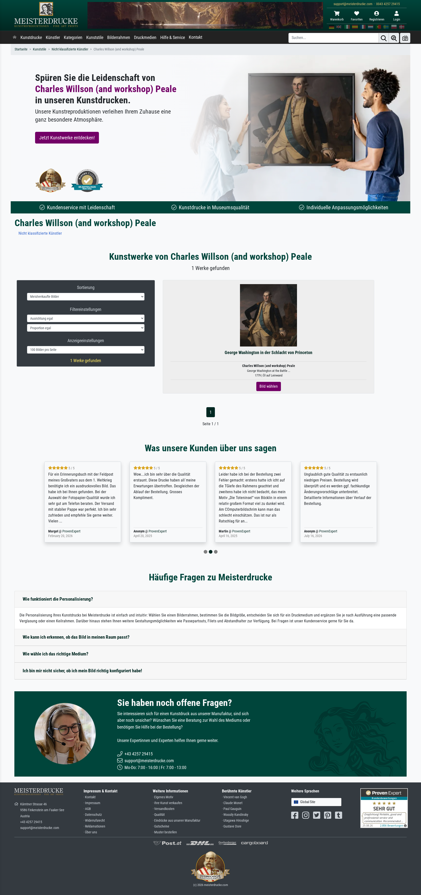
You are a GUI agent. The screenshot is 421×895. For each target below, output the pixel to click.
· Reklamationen (94, 826)
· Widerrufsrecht (94, 820)
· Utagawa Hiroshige (235, 820)
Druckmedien (145, 37)
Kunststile (94, 37)
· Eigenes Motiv (163, 797)
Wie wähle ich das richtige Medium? (55, 654)
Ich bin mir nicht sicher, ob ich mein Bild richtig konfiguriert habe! (82, 671)
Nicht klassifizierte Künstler (70, 49)
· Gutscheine (161, 826)
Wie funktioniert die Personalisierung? (58, 599)
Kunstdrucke (31, 37)
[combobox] (316, 802)
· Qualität (159, 815)
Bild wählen (268, 386)
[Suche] (384, 38)
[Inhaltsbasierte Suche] (394, 38)
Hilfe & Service (172, 37)
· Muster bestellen (165, 832)
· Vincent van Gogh (234, 797)
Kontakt (195, 37)
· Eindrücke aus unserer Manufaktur (176, 820)
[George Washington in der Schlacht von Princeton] (268, 315)
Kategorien (73, 37)
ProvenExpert (71, 531)
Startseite (21, 49)
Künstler (53, 37)
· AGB (87, 809)
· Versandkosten (163, 809)
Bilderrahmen (118, 37)
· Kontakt (90, 797)
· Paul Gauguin (231, 809)
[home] (15, 37)
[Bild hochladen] (405, 38)
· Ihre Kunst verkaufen (167, 803)
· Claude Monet (232, 803)
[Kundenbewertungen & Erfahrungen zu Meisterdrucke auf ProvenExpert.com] (87, 180)
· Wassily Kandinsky (235, 815)
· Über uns (90, 832)
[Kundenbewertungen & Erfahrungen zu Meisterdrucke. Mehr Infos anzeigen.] (384, 808)
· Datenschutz (93, 815)
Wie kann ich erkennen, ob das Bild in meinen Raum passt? (76, 637)
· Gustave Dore (231, 826)
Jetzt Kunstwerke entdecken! (67, 138)
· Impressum (92, 803)
